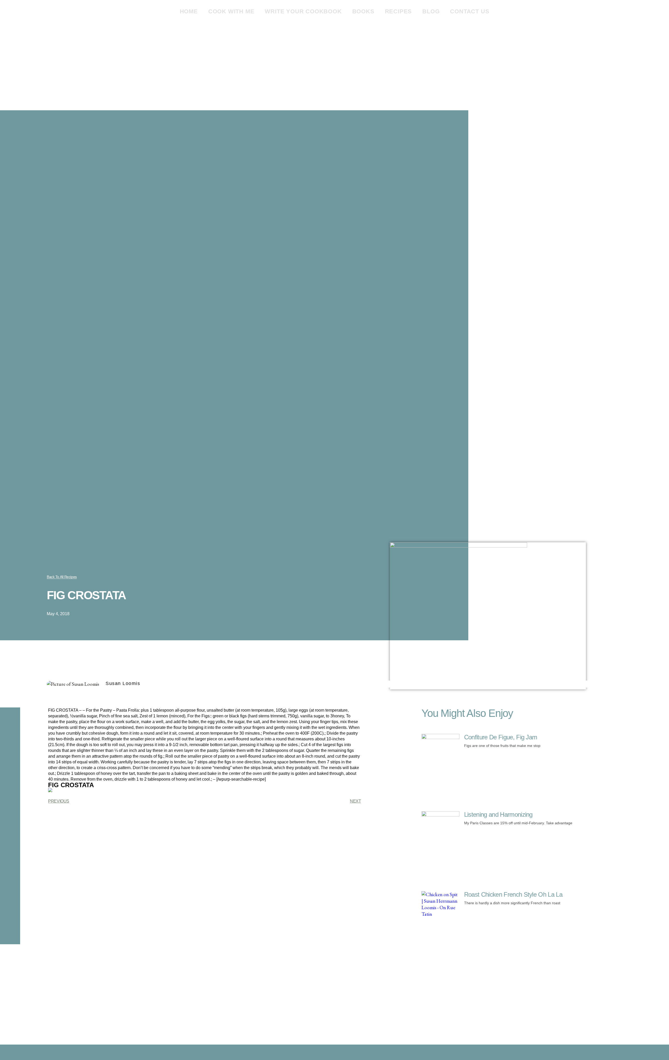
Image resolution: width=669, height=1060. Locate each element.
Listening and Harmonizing (498, 814)
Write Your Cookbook (303, 11)
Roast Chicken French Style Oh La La (513, 894)
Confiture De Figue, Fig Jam (500, 737)
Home (189, 11)
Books (363, 11)
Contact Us (469, 11)
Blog (431, 11)
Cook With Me (231, 11)
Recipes (398, 11)
